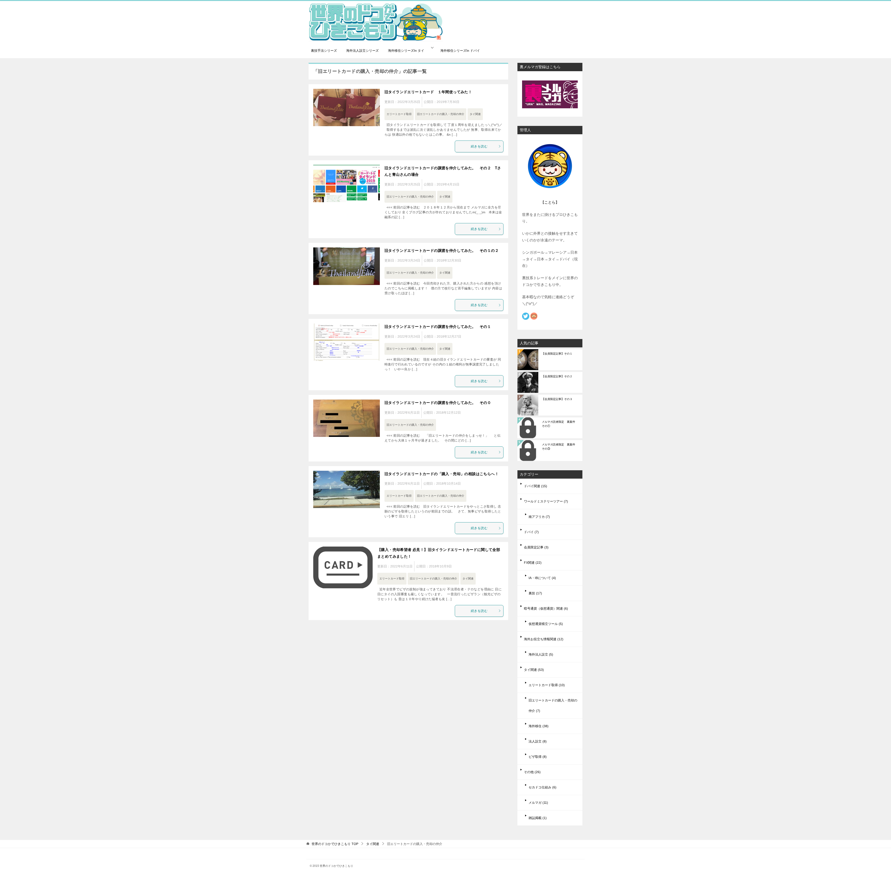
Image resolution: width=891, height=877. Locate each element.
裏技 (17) (535, 593)
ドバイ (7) (531, 532)
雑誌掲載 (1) (538, 818)
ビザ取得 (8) (538, 757)
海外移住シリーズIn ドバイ (460, 50)
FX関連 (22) (533, 562)
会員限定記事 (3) (536, 547)
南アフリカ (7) (539, 517)
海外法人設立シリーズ (362, 50)
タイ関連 (475, 114)
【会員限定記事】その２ (557, 376)
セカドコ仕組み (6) (542, 787)
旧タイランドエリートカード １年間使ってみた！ (428, 92)
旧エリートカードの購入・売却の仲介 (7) (553, 705)
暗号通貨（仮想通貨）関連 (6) (546, 608)
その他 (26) (532, 772)
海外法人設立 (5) (541, 654)
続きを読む (479, 146)
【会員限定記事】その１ (557, 353)
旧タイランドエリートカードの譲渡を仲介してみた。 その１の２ (441, 251)
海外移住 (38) (539, 726)
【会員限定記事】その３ (557, 399)
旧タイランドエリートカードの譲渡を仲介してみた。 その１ (437, 327)
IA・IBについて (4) (542, 578)
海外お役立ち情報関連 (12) (543, 639)
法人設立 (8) (538, 741)
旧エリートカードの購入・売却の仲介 (440, 114)
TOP (335, 844)
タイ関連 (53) (534, 670)
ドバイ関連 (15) (535, 486)
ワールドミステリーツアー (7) (546, 501)
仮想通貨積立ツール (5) (546, 624)
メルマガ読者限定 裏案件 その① (560, 424)
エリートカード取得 (399, 114)
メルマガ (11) (538, 802)
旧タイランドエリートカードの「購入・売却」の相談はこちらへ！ (441, 474)
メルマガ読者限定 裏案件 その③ (560, 446)
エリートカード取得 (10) (547, 685)
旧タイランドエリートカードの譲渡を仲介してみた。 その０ (437, 403)
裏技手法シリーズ (324, 50)
